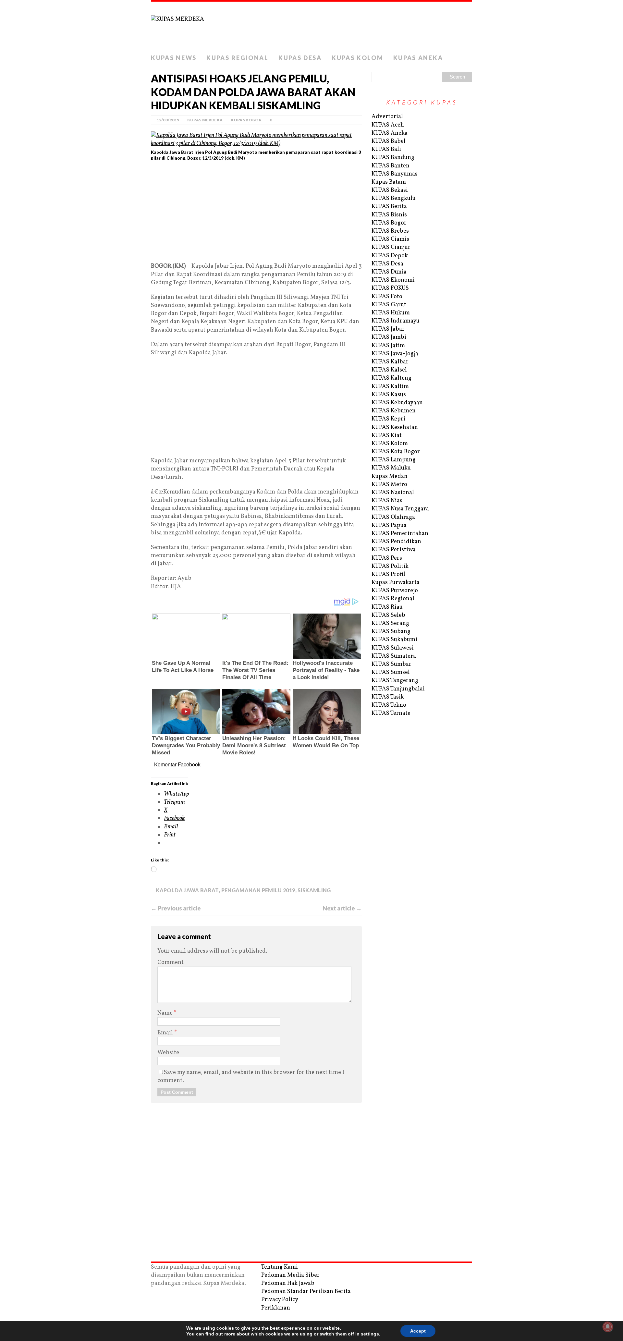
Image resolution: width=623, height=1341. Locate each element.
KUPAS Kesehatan (395, 427)
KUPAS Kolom (358, 57)
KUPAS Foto (387, 297)
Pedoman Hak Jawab (287, 1283)
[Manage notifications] (608, 1327)
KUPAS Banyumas (395, 174)
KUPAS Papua (389, 525)
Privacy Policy (279, 1300)
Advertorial (387, 117)
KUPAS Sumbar (391, 664)
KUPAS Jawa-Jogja (395, 354)
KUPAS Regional (237, 57)
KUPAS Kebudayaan (397, 403)
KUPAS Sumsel (391, 672)
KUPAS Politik (390, 566)
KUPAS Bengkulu (394, 198)
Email (165, 1033)
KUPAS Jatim (388, 346)
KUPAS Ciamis (390, 239)
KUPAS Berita (389, 206)
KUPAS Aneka (418, 57)
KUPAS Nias (387, 501)
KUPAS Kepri (388, 419)
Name (165, 1013)
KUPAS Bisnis (389, 215)
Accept (418, 1331)
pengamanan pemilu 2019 (258, 890)
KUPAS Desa (300, 57)
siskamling (314, 890)
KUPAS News (174, 57)
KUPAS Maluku (391, 468)
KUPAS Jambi (389, 337)
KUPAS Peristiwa (394, 550)
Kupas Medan (390, 476)
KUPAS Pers (387, 558)
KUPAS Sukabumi (394, 640)
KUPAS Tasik (388, 697)
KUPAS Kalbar (390, 362)
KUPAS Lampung (394, 460)
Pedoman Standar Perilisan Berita (306, 1291)
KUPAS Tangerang (395, 681)
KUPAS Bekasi (390, 190)
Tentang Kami (279, 1267)
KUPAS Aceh (388, 125)
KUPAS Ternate (391, 713)
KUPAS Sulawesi (393, 648)
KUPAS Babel (389, 141)
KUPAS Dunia (389, 272)
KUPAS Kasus (389, 395)
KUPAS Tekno (389, 705)
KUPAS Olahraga (393, 517)
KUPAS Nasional (393, 493)
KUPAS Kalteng (391, 378)
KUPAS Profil (388, 574)
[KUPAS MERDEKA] (311, 26)
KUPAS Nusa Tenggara (400, 509)
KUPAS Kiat (387, 436)
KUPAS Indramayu (396, 321)
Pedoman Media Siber (290, 1275)
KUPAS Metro (389, 485)
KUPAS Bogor (246, 119)
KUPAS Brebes (390, 231)
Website (168, 1053)
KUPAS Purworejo (395, 591)
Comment (170, 962)
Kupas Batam (389, 182)
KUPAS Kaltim (390, 387)
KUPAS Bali (386, 149)
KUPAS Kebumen (394, 411)
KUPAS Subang (391, 632)
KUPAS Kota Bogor (396, 452)
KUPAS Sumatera (394, 656)
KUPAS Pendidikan (396, 542)
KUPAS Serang (390, 623)
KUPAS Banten (390, 166)
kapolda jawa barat (187, 890)
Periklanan (275, 1308)
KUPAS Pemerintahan (400, 534)
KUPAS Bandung (393, 157)
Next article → (342, 908)
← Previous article (176, 908)
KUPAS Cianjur (391, 247)
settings (370, 1333)
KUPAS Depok (390, 256)
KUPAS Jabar (388, 329)
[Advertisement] (256, 214)
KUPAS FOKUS (390, 288)
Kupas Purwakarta (396, 583)
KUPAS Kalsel (389, 370)
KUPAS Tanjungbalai (398, 689)
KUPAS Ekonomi (393, 280)
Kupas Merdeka (205, 119)
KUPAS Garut (389, 305)
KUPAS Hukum (391, 313)
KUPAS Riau (387, 607)
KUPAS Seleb (388, 615)
